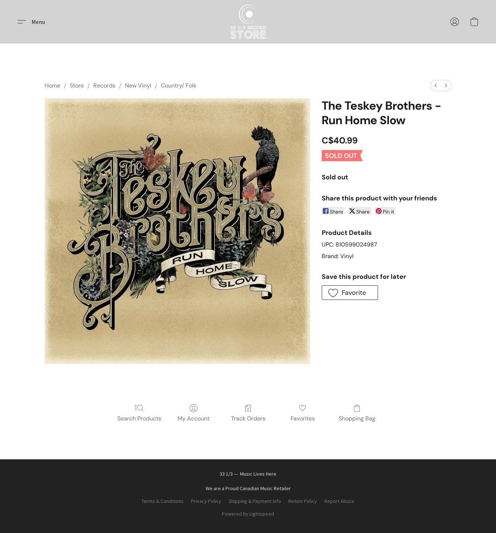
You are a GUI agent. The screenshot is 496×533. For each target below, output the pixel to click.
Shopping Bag (357, 418)
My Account (194, 418)
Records (104, 85)
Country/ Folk (178, 85)
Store (77, 85)
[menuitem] (436, 85)
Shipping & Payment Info (254, 501)
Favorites (302, 418)
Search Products (139, 418)
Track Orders (248, 418)
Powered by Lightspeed (248, 513)
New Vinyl (138, 85)
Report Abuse (339, 501)
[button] (248, 22)
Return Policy (302, 501)
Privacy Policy (206, 501)
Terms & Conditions (163, 501)
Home (52, 85)
